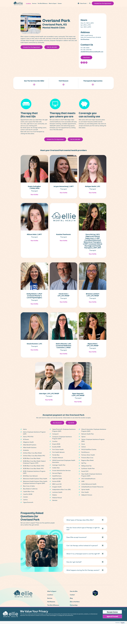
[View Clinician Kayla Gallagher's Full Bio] (34, 168)
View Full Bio (34, 194)
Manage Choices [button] (112, 612)
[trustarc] (122, 622)
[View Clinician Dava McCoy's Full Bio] (92, 216)
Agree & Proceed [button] (112, 616)
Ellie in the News (75, 601)
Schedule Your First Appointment (31, 47)
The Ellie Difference (43, 3)
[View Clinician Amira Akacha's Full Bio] (63, 326)
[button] (85, 519)
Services (34, 3)
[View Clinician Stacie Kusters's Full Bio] (34, 326)
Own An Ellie (73, 591)
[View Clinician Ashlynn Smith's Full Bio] (92, 168)
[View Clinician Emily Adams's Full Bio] (34, 276)
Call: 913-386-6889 (52, 47)
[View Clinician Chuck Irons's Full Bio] (63, 276)
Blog (71, 598)
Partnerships (74, 605)
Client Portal (86, 57)
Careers (60, 3)
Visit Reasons (51, 601)
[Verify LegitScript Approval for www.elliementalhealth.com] (95, 593)
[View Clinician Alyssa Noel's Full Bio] (92, 326)
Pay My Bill (71, 422)
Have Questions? (57, 422)
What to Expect (53, 3)
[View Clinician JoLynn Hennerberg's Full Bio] (63, 168)
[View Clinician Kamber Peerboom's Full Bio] (63, 216)
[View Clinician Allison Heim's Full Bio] (34, 216)
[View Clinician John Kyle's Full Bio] (49, 376)
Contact (72, 595)
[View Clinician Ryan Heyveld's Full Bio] (78, 376)
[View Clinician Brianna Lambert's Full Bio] (92, 276)
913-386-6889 (85, 48)
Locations (28, 3)
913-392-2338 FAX (86, 50)
